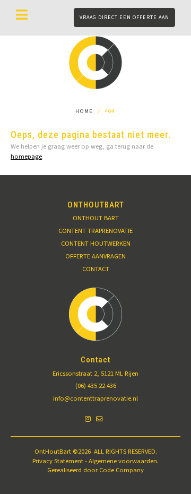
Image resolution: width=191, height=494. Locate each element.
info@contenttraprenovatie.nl (95, 398)
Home (84, 111)
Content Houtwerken (96, 243)
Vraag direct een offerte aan (124, 17)
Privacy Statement (57, 461)
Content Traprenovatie (95, 231)
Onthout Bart (96, 218)
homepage (26, 156)
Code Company (121, 470)
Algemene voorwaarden (123, 461)
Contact (95, 269)
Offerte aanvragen (95, 256)
